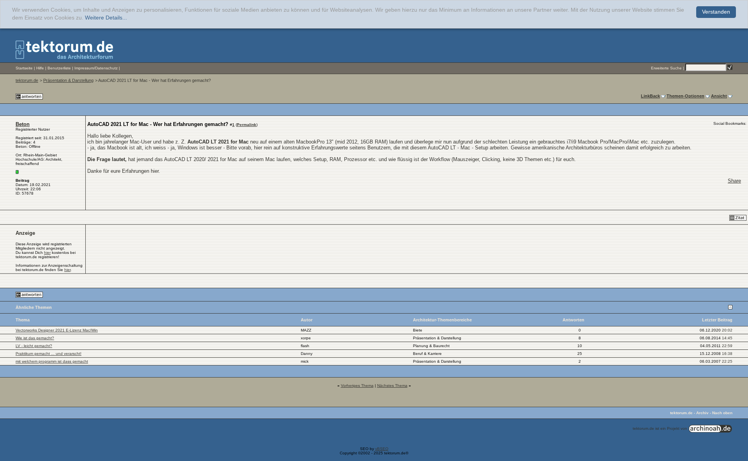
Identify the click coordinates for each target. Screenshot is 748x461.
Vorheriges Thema (357, 385)
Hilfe (40, 68)
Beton (23, 124)
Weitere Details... (106, 18)
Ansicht (719, 96)
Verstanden (716, 12)
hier (47, 252)
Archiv (702, 413)
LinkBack (650, 96)
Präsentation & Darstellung (68, 80)
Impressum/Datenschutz (96, 68)
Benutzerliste (59, 68)
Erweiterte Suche (666, 68)
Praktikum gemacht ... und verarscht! (48, 353)
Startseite (24, 68)
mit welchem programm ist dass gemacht (52, 361)
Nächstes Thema (392, 385)
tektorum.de (27, 80)
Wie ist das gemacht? (35, 338)
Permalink (246, 124)
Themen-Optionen (685, 96)
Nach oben (722, 413)
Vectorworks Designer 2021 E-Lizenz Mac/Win (57, 330)
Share (734, 181)
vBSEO (381, 449)
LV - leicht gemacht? (34, 346)
